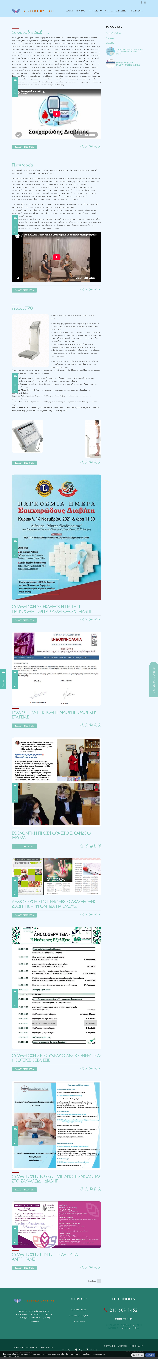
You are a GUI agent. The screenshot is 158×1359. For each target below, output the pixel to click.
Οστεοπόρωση (79, 1309)
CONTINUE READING (24, 147)
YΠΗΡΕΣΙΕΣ (123, 1346)
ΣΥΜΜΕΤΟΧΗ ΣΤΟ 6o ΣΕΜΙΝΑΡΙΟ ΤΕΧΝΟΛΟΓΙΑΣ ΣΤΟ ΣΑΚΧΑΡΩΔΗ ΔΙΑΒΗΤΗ (56, 1179)
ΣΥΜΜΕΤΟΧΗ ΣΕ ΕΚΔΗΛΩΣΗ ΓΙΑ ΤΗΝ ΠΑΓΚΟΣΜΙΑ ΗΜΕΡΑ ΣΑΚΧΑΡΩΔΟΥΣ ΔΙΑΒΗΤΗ (53, 609)
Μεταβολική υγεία (78, 1315)
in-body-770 (22, 308)
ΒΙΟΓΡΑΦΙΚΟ (109, 1346)
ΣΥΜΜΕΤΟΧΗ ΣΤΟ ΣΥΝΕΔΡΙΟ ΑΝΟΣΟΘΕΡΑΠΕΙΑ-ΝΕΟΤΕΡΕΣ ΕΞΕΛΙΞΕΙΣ (56, 1058)
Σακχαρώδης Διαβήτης (30, 32)
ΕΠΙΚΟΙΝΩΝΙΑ (136, 11)
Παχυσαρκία (22, 165)
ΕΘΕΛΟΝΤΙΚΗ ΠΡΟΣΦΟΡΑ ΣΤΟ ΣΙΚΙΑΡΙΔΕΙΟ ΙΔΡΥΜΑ (51, 835)
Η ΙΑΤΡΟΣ (80, 11)
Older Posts (92, 1281)
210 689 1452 (124, 1310)
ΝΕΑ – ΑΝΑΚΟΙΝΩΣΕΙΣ (115, 11)
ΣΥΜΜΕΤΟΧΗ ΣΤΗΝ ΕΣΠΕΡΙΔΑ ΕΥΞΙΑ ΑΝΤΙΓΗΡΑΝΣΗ (45, 1257)
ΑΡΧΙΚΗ (70, 11)
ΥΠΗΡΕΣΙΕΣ (94, 11)
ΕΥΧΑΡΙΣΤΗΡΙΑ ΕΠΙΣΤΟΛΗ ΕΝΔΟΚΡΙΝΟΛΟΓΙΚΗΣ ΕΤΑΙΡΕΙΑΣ (54, 715)
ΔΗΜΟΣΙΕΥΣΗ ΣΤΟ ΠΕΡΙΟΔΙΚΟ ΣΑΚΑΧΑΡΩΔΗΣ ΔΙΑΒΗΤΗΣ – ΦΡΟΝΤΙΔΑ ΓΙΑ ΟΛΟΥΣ (54, 904)
